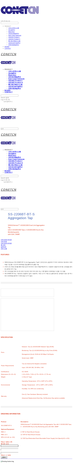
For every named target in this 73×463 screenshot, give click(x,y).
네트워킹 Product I (14, 37)
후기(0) (3, 245)
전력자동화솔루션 (13, 45)
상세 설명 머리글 (6, 239)
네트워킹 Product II (14, 39)
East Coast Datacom (14, 35)
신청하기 (4, 457)
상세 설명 (4, 241)
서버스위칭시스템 (13, 28)
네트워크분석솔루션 (14, 43)
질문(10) (3, 247)
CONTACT (8, 48)
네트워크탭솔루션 (13, 33)
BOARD (7, 47)
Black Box (11, 32)
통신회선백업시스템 (14, 41)
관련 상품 (4, 248)
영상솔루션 (11, 30)
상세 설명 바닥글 (6, 243)
